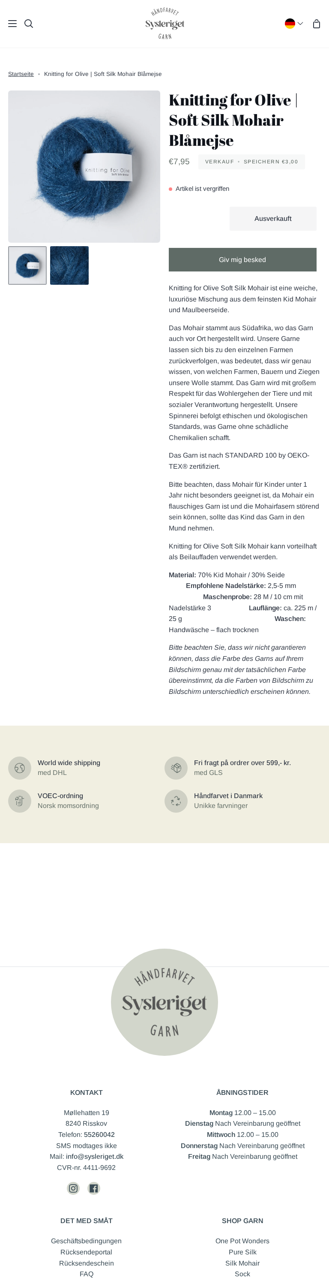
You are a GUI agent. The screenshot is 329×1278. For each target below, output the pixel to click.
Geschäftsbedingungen (86, 1241)
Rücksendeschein (86, 1263)
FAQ (86, 1274)
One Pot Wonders (242, 1241)
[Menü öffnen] (9, 23)
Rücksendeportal (86, 1252)
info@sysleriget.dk (94, 1156)
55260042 (99, 1134)
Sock (242, 1274)
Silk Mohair (242, 1263)
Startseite (21, 74)
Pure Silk (243, 1252)
